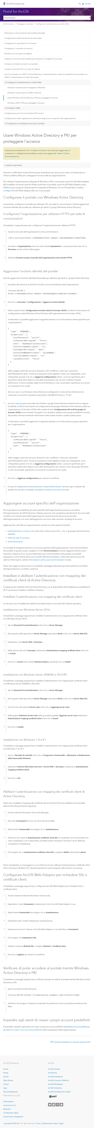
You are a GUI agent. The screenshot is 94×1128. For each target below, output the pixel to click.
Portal (5, 1073)
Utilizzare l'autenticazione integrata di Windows (26, 88)
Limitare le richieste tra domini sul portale (21, 64)
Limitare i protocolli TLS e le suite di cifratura (22, 69)
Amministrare (8, 24)
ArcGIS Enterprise (15, 3)
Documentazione (10, 1092)
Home (5, 1069)
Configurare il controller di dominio (18, 48)
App (5, 1088)
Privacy (38, 1123)
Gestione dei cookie (49, 1123)
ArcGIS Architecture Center (59, 1092)
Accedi (88, 4)
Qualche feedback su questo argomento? (72, 1042)
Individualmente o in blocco (19, 531)
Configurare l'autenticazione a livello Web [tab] (24, 82)
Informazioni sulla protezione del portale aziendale (24, 33)
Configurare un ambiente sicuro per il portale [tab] (25, 123)
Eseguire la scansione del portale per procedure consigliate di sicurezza (33, 59)
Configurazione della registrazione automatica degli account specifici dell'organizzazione (40, 118)
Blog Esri (7, 1109)
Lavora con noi (9, 1105)
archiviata (41, 150)
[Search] (80, 3)
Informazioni (8, 1101)
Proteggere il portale (25, 24)
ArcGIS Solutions (55, 1088)
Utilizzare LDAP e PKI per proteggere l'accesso (26, 103)
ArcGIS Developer (55, 1084)
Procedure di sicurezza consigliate (18, 54)
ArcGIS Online (54, 1069)
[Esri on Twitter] (49, 1104)
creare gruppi (20, 403)
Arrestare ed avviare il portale (56, 490)
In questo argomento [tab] (13, 165)
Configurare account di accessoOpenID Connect (23, 113)
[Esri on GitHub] (57, 1104)
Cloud (5, 1084)
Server (6, 1077)
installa (79, 187)
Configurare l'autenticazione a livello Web (52, 24)
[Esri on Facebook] (53, 1104)
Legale (60, 1123)
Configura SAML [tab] (13, 108)
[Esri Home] (53, 1096)
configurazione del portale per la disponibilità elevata (38, 486)
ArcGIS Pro (52, 1073)
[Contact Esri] (61, 1104)
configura (7, 190)
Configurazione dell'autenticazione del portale (23, 38)
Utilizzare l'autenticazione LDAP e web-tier (24, 93)
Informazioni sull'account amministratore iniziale (50, 560)
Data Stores (8, 1080)
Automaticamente (15, 542)
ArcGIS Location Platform (58, 1080)
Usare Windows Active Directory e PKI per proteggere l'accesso (32, 98)
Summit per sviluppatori (13, 1117)
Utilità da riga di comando (19, 538)
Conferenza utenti (10, 1113)
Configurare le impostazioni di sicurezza (20, 43)
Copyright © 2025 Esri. (11, 1123)
